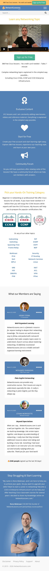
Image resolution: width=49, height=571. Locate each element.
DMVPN (13, 273)
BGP (35, 247)
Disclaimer (6, 561)
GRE (13, 267)
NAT (35, 267)
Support (29, 561)
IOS (13, 270)
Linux (35, 262)
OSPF (35, 245)
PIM (13, 276)
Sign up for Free (24, 57)
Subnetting (13, 239)
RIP (35, 239)
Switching (13, 242)
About (37, 561)
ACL (35, 270)
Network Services (35, 259)
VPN (35, 273)
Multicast (13, 253)
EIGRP (35, 242)
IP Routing (35, 256)
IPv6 (13, 256)
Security (35, 253)
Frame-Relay (13, 247)
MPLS (13, 262)
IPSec (35, 276)
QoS (13, 259)
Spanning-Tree (13, 245)
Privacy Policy (18, 561)
